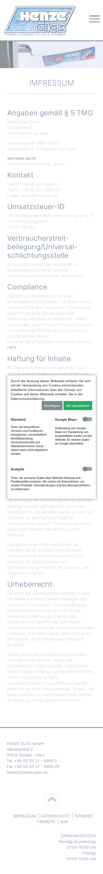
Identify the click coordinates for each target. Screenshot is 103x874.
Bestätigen (52, 405)
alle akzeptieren (78, 405)
